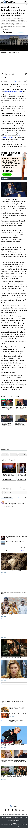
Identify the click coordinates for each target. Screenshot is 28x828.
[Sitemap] (23, 810)
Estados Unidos (23, 454)
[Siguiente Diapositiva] (26, 471)
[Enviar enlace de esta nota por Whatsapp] (9, 74)
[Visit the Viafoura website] (24, 547)
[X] (8, 810)
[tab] (7, 497)
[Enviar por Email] (13, 74)
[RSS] (19, 810)
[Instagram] (16, 810)
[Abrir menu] (2, 2)
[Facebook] (5, 810)
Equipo (25, 814)
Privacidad (21, 814)
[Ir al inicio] (9, 1)
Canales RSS (3, 814)
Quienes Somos (10, 814)
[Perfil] (14, 806)
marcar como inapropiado (23, 507)
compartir (19, 506)
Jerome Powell (14, 454)
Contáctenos (16, 814)
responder (6, 506)
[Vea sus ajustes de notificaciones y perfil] (25, 1)
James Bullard (5, 454)
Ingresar (22, 1)
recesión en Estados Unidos (13, 91)
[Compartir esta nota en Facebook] (2, 74)
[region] (14, 518)
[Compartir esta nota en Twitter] (6, 74)
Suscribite (7, 174)
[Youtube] (12, 810)
